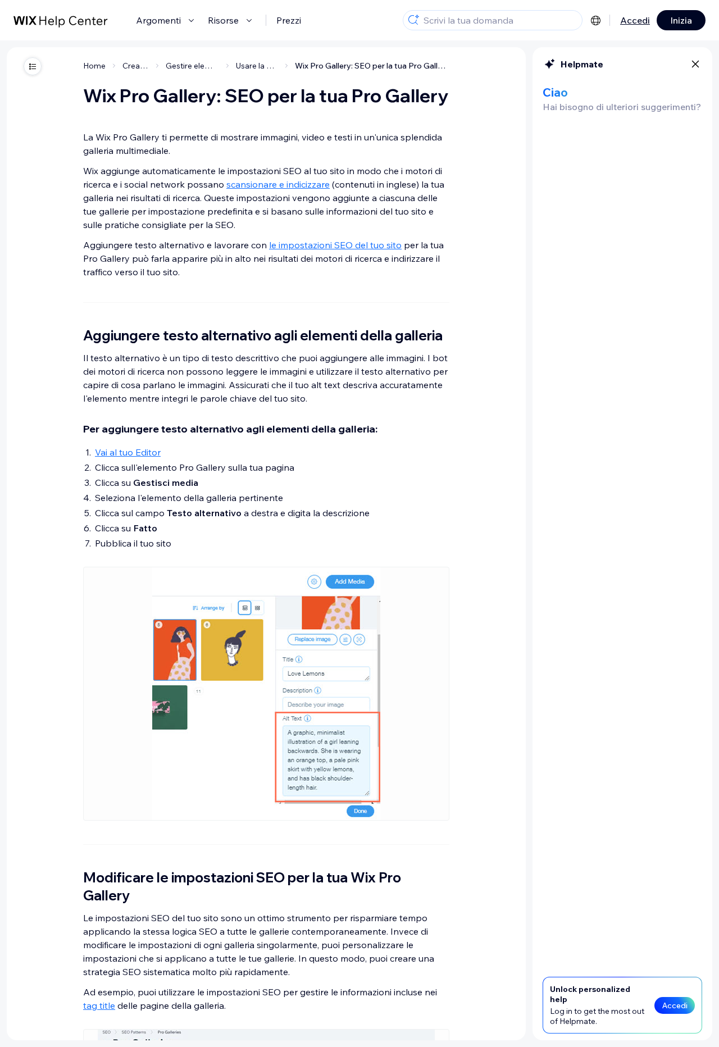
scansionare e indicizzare (278, 184)
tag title (99, 1005)
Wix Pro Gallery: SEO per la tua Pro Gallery (372, 66)
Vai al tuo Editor (128, 452)
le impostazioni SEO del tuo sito (335, 245)
